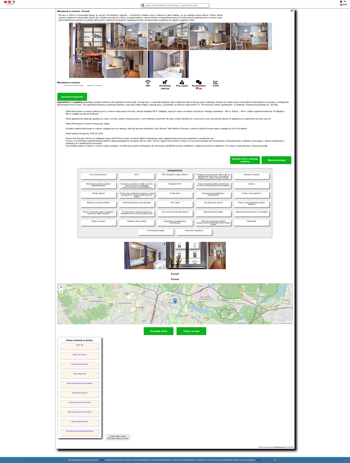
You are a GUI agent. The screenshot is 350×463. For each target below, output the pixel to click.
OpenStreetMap (287, 323)
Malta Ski (79, 345)
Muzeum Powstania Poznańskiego (80, 383)
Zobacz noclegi (191, 331)
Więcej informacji (276, 160)
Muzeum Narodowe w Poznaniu (80, 412)
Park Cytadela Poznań (79, 422)
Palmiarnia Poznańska (79, 364)
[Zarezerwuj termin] (292, 10)
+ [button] (61, 287)
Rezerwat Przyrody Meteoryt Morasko (80, 431)
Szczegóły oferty (158, 331)
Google (101, 460)
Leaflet (276, 323)
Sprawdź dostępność (72, 97)
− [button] (61, 291)
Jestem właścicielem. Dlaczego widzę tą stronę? (117, 437)
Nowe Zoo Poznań (80, 355)
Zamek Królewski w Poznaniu (80, 402)
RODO (258, 460)
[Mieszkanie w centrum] (87, 50)
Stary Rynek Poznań (79, 393)
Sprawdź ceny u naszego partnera (245, 160)
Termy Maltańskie (79, 374)
